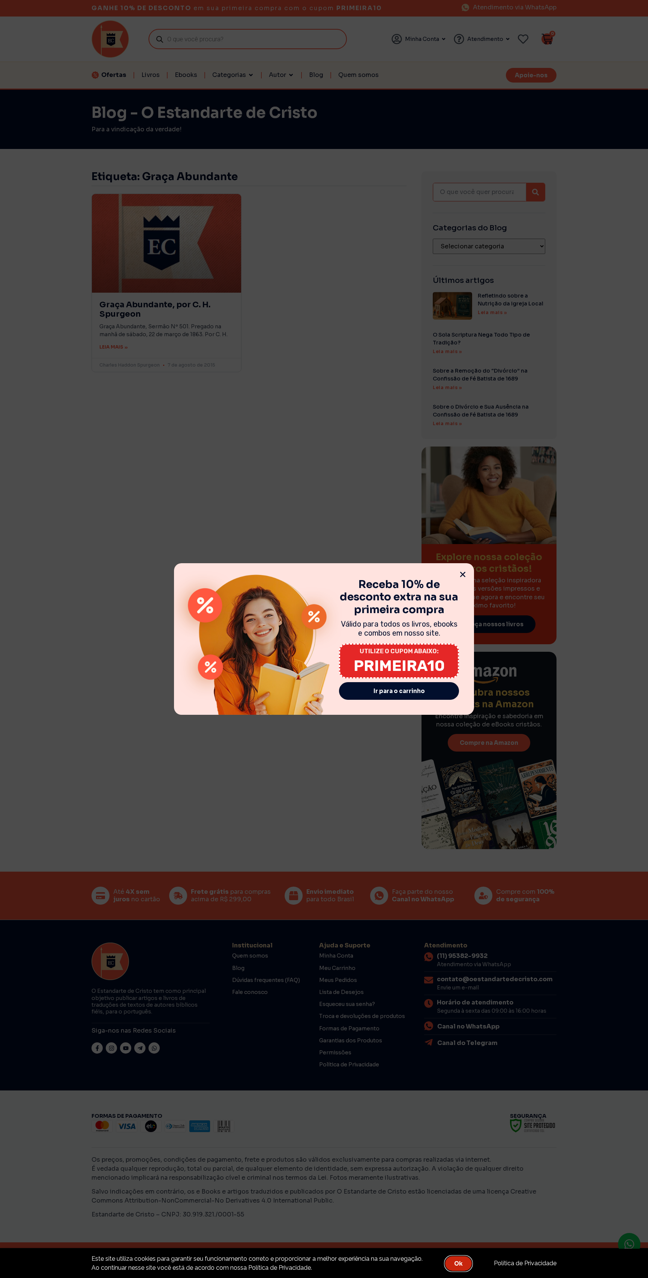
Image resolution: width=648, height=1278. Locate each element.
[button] (462, 574)
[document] (324, 639)
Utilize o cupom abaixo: (399, 651)
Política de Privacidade (525, 1263)
